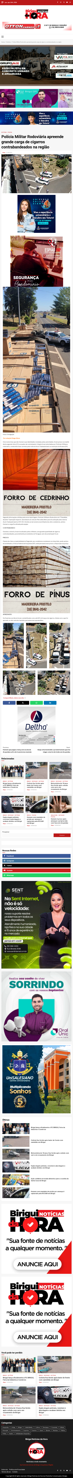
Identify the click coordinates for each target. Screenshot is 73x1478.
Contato (14, 1472)
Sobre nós (4, 1469)
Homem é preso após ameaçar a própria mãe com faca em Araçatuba (60, 804)
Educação (5, 1430)
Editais (62, 1427)
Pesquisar (5, 832)
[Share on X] (23, 703)
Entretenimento (16, 1430)
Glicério (48, 1430)
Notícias (4, 132)
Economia (54, 1427)
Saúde (11, 1433)
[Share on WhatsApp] (36, 703)
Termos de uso (6, 1472)
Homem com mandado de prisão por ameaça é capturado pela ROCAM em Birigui (36, 804)
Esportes (26, 1430)
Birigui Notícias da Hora (35, 1476)
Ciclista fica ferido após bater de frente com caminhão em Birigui (36, 770)
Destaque (35, 781)
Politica (63, 1430)
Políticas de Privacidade (17, 1469)
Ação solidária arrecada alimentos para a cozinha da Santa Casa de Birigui (15, 1179)
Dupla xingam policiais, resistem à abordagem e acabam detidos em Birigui (12, 804)
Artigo (13, 1427)
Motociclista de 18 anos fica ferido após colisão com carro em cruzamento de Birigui (60, 770)
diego (4, 152)
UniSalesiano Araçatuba (23, 1433)
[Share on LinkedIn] (50, 703)
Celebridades (29, 1427)
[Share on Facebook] (9, 703)
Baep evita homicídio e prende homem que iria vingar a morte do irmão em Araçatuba (54, 749)
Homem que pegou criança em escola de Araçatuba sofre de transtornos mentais (17, 749)
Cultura (37, 1427)
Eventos (34, 1430)
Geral (41, 1430)
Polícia (10, 132)
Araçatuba (54, 815)
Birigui (5, 781)
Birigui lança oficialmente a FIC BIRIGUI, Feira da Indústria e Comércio (12, 770)
